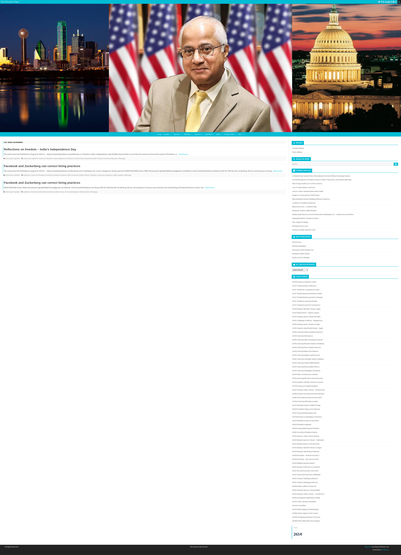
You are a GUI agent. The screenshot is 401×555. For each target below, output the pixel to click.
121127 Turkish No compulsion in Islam (305, 290)
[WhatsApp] (396, 2)
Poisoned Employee (72, 192)
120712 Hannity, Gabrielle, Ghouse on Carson (307, 382)
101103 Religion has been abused (303, 463)
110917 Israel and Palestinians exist (304, 413)
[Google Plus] (383, 2)
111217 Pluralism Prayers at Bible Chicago (306, 405)
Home (159, 134)
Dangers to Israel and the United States (306, 195)
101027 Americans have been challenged (306, 475)
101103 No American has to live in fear (305, 471)
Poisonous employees (105, 175)
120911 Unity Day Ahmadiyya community (306, 371)
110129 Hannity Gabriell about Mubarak (305, 451)
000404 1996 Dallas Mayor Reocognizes (306, 521)
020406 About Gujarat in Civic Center (305, 513)
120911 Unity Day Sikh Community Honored (307, 340)
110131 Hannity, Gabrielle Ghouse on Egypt (307, 448)
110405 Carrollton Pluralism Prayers (304, 432)
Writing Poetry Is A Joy (300, 226)
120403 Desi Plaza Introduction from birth (307, 397)
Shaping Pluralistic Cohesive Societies (305, 218)
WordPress (385, 550)
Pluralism (187, 134)
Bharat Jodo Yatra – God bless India (304, 207)
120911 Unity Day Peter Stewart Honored (306, 347)
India (40, 192)
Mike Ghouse (97, 158)
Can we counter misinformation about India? (307, 191)
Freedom (76, 158)
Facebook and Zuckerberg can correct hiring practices (42, 166)
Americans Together (12, 158)
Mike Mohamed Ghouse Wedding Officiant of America (311, 199)
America (177, 134)
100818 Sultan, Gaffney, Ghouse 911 (304, 486)
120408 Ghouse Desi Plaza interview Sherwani (308, 394)
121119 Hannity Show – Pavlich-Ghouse (305, 313)
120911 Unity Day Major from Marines (305, 351)
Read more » (184, 154)
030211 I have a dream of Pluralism (304, 502)
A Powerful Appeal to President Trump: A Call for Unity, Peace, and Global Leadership (321, 180)
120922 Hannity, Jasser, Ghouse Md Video (306, 317)
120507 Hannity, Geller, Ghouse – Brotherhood (308, 390)
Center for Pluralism (45, 158)
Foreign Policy (229, 134)
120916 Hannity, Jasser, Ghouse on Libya (306, 324)
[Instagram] (391, 2)
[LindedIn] (387, 2)
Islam (218, 134)
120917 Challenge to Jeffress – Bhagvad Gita (307, 320)
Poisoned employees (110, 158)
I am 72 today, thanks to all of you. (303, 187)
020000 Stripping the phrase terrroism (306, 517)
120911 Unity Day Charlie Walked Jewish (305, 363)
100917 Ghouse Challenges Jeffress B (305, 478)
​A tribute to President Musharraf (303, 203)
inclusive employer (60, 175)
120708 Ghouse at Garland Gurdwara (305, 386)
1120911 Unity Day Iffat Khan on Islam (305, 401)
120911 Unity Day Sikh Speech (302, 336)
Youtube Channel (298, 148)
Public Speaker (118, 175)
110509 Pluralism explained (301, 424)
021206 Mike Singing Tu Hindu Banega (305, 509)
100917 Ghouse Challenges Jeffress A (305, 482)
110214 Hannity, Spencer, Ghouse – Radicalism (308, 440)
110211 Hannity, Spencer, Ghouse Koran (305, 444)
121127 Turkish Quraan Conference (304, 286)
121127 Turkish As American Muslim (304, 301)
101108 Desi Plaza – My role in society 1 (305, 459)
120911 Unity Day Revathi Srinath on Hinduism (308, 344)
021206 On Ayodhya (299, 505)
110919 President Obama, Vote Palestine (306, 409)
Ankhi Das (26, 175)
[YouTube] (389, 2)
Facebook (69, 158)
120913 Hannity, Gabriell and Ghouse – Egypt (307, 328)
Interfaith (208, 134)
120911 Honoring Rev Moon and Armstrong (307, 378)
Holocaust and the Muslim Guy (302, 250)
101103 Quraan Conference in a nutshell (306, 467)
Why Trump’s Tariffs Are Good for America (307, 184)
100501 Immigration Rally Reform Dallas (306, 498)
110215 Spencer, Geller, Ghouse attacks (305, 436)
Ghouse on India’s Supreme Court (304, 230)
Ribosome (368, 547)
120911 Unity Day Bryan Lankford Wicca (305, 367)
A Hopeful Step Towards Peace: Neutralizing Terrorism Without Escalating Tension (321, 176)
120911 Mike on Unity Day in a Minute (305, 374)
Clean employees (59, 158)
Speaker (166, 134)
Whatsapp (121, 158)
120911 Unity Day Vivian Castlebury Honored (307, 332)
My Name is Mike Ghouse (301, 254)
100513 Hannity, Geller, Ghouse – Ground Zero (308, 494)
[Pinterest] (393, 2)
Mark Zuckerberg (86, 158)
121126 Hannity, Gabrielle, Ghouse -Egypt (306, 309)
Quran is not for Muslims (301, 258)
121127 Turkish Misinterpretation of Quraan (307, 297)
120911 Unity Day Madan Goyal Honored (306, 355)
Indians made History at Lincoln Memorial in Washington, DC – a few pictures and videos (323, 214)
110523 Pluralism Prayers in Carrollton (305, 421)
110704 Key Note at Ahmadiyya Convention (307, 417)
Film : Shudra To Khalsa (300, 222)
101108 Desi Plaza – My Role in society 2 (305, 455)
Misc (240, 134)
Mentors (198, 134)
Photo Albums (297, 152)
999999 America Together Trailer (304, 282)
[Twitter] (379, 2)
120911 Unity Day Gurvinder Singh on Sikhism (308, 359)
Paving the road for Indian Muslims (304, 211)
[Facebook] (381, 2)
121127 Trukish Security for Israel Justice (306, 305)
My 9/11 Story (296, 242)
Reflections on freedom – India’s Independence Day (40, 149)
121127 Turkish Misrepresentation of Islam (307, 294)
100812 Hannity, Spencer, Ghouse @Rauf (306, 490)
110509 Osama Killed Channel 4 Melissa (305, 428)
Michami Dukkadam (299, 246)
